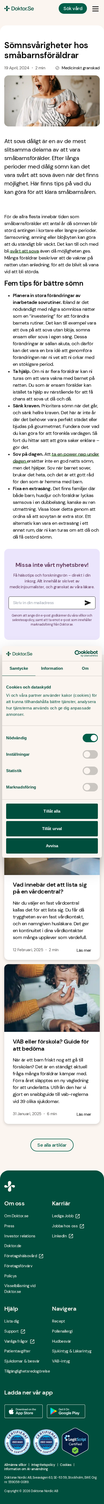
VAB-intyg (61, 1361)
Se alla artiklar (51, 1145)
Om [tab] (85, 668)
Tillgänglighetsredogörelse (27, 1371)
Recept (58, 1321)
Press (9, 1226)
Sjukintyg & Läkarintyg (71, 1351)
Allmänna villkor (15, 1465)
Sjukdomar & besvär (22, 1361)
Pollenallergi (62, 1331)
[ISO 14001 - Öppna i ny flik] (46, 1442)
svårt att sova (24, 251)
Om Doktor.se (16, 1216)
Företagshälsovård (20, 1256)
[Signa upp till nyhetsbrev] (88, 603)
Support (11, 1331)
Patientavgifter (17, 1351)
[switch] (90, 754)
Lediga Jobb (62, 1216)
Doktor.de (12, 1245)
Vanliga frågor (16, 1341)
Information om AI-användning (26, 1469)
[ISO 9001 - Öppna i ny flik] (17, 1442)
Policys (10, 1276)
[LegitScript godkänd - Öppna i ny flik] (75, 1442)
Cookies (65, 1465)
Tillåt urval (52, 828)
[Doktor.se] (19, 8)
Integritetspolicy (43, 1465)
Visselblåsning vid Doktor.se (19, 1288)
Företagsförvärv (18, 1266)
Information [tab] (52, 668)
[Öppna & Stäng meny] (95, 8)
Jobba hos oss (65, 1226)
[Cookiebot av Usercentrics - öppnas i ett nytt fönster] (75, 653)
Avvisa (52, 846)
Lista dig (11, 1321)
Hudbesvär (61, 1341)
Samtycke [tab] (19, 668)
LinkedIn (59, 1236)
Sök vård (72, 8)
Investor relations (19, 1236)
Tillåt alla (51, 811)
